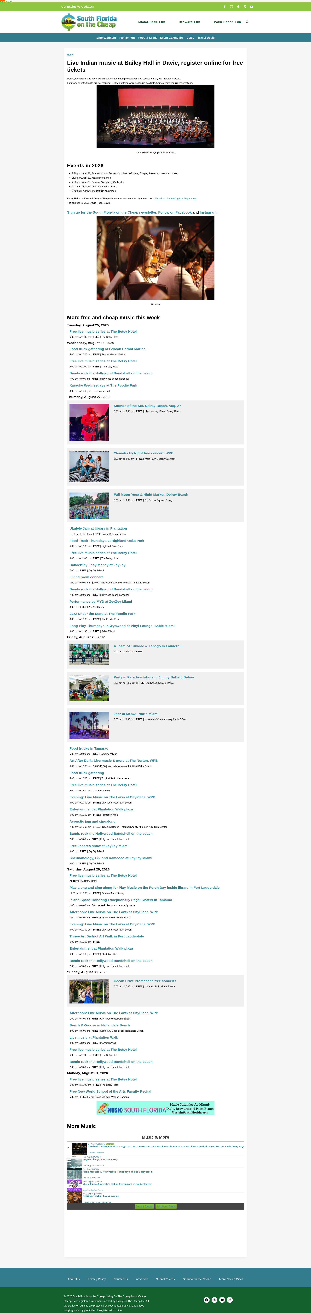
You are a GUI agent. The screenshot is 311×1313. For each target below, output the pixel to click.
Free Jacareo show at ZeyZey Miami (98, 846)
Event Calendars (171, 37)
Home (70, 54)
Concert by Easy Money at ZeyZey (97, 565)
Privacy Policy (97, 1279)
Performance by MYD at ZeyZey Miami (100, 601)
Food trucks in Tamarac (88, 748)
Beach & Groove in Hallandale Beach (99, 1025)
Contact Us (121, 1279)
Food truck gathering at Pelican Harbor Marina (107, 349)
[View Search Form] (247, 21)
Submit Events (165, 1279)
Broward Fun (189, 22)
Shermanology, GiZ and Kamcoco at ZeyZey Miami (110, 858)
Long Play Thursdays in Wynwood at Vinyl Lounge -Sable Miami (122, 626)
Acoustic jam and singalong (92, 821)
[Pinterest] (245, 7)
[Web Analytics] (155, 1)
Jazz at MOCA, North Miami (136, 714)
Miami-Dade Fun (151, 22)
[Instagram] (231, 7)
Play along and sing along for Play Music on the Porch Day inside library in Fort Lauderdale (144, 887)
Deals (190, 37)
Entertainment (106, 37)
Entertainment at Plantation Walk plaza (101, 809)
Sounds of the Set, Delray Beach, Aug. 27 (147, 406)
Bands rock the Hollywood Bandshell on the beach (111, 373)
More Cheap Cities (231, 1279)
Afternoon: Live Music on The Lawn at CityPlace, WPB (113, 912)
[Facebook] (225, 7)
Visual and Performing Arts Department (175, 198)
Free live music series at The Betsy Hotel (103, 331)
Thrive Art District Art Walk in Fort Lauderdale (106, 936)
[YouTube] (251, 7)
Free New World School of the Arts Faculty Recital (110, 1091)
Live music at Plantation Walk (93, 1037)
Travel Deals (206, 37)
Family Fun (127, 37)
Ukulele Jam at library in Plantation (98, 528)
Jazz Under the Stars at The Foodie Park (102, 613)
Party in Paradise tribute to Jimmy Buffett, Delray (154, 677)
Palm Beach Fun (227, 22)
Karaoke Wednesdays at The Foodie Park (103, 385)
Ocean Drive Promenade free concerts (145, 981)
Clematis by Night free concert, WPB (143, 453)
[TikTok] (238, 7)
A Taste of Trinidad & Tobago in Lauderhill (148, 646)
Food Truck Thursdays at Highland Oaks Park (106, 541)
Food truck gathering (86, 773)
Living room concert (86, 577)
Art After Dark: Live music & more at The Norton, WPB (113, 760)
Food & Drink (147, 37)
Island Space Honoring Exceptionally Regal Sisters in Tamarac (120, 900)
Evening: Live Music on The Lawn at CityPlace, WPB (112, 797)
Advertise (142, 1279)
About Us (74, 1279)
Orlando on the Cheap (197, 1279)
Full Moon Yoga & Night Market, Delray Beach (151, 494)
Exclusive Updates (80, 6)
